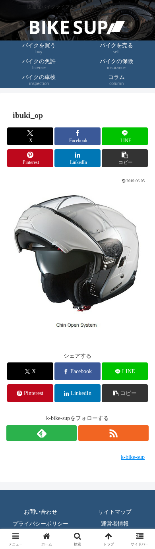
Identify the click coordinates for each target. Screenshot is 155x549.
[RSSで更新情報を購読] (113, 433)
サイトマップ (115, 512)
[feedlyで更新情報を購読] (41, 433)
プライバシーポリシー (40, 523)
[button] (125, 158)
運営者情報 (115, 523)
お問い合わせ (40, 512)
